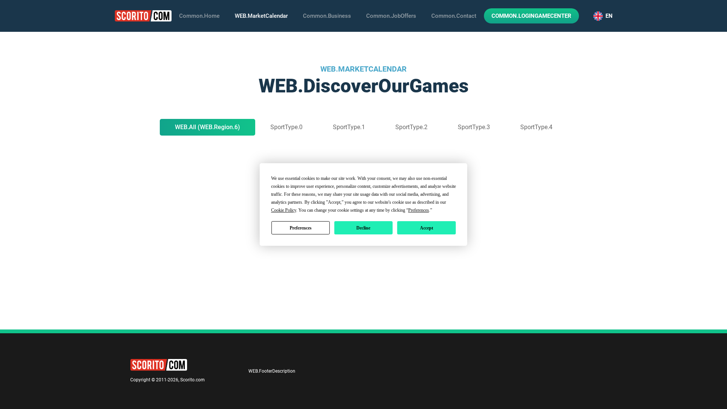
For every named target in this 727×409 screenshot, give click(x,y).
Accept (426, 228)
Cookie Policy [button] (283, 210)
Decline (363, 228)
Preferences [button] (418, 210)
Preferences (301, 228)
